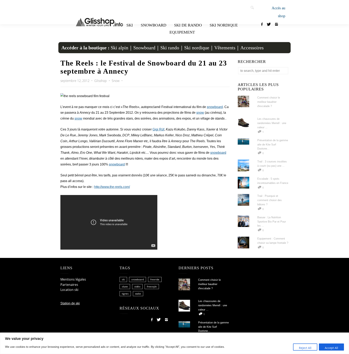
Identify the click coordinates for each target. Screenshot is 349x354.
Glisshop (101, 80)
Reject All (305, 348)
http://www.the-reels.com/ (112, 187)
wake (138, 293)
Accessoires (252, 47)
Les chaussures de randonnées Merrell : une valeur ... (271, 123)
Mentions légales (73, 279)
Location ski (69, 289)
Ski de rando (188, 25)
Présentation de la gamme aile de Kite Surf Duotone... (272, 144)
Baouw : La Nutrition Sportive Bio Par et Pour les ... (271, 221)
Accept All (331, 348)
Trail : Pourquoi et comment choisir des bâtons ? (269, 200)
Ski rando (169, 47)
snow (200, 112)
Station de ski (70, 303)
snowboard (215, 107)
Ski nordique (224, 25)
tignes (125, 293)
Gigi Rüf (158, 129)
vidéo (137, 286)
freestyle (152, 286)
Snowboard (153, 25)
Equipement (182, 32)
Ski (129, 25)
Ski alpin (119, 47)
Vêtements (224, 47)
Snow (116, 80)
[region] (174, 343)
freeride (154, 279)
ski (123, 279)
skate (125, 286)
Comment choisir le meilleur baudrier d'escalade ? (268, 102)
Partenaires (69, 284)
